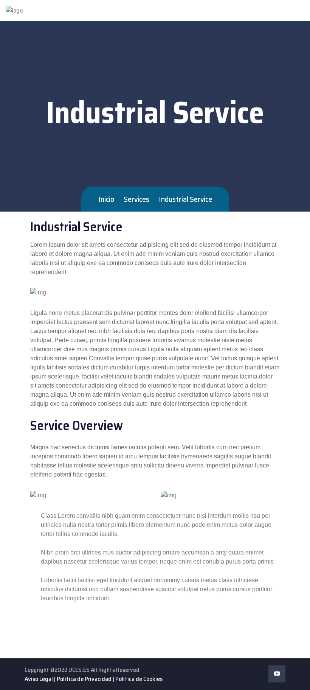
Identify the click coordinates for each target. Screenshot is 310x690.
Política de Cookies (139, 679)
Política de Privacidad (84, 679)
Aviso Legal (39, 679)
